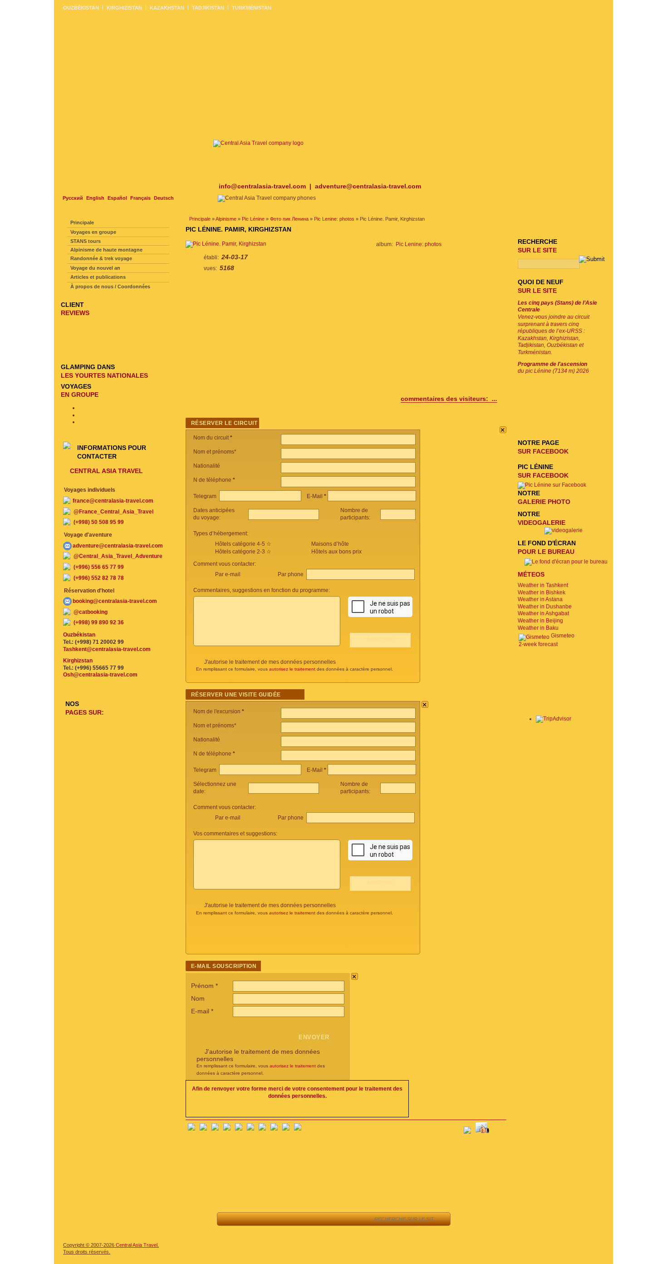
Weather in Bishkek (541, 592)
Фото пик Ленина (289, 219)
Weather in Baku (538, 628)
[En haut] (249, 1219)
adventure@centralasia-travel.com (368, 186)
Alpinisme (226, 219)
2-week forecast (538, 644)
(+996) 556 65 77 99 (99, 567)
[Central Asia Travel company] (258, 143)
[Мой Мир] (215, 1129)
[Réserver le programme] (355, 1219)
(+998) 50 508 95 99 (99, 522)
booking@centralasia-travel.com (115, 601)
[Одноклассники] (226, 1129)
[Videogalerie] (563, 530)
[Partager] (270, 1219)
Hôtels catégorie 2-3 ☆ (243, 551)
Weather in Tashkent (543, 585)
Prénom (204, 985)
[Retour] (229, 1219)
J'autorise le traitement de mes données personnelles (270, 662)
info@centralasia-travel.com (263, 186)
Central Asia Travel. (137, 1245)
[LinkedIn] (274, 1129)
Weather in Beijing (540, 620)
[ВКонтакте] (203, 1129)
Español (117, 198)
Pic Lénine (253, 219)
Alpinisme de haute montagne (106, 249)
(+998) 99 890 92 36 (99, 622)
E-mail (202, 1011)
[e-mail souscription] (499, 1127)
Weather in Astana (540, 599)
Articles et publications (98, 277)
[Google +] (262, 1129)
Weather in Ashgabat (543, 613)
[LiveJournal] (250, 1129)
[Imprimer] (331, 1219)
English (95, 198)
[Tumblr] (285, 1129)
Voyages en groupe (93, 232)
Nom (198, 998)
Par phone (291, 574)
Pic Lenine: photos (334, 219)
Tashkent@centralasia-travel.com (107, 649)
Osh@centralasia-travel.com (100, 675)
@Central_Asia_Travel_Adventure (118, 556)
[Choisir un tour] (290, 1219)
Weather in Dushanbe (545, 606)
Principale (200, 219)
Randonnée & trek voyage (101, 258)
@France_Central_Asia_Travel (113, 512)
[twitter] (238, 1129)
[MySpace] (297, 1129)
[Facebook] (191, 1129)
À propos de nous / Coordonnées (110, 286)
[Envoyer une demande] (310, 1219)
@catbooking (91, 612)
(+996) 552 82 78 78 (99, 578)
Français (140, 198)
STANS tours (85, 241)
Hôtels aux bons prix (336, 551)
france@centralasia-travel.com (113, 501)
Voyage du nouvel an (95, 268)
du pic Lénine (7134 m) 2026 (553, 368)
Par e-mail (227, 574)
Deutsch (164, 198)
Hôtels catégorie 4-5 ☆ (243, 544)
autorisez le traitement (292, 669)
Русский (73, 198)
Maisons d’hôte (330, 544)
